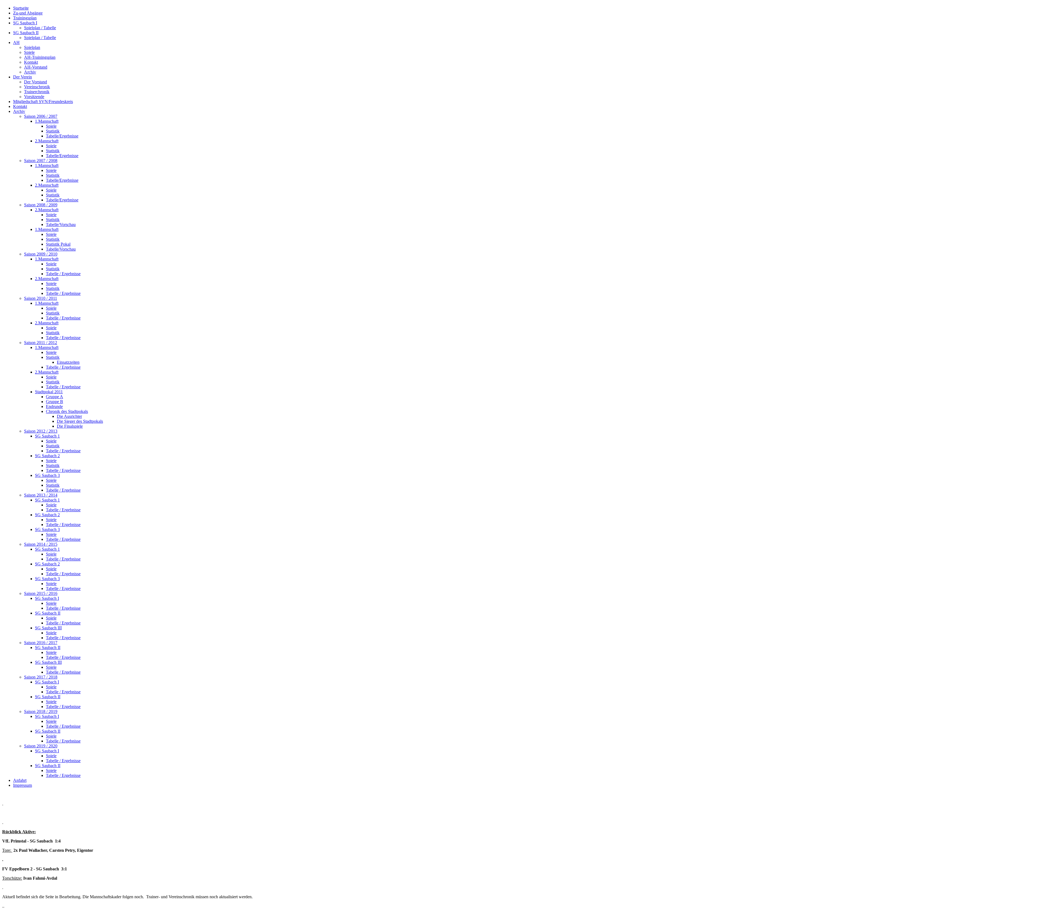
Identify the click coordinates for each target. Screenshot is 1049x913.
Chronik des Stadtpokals (67, 411)
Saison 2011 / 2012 (40, 342)
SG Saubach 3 (47, 475)
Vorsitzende (34, 96)
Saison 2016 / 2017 (40, 642)
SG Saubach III (48, 628)
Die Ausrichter (69, 416)
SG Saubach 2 (47, 455)
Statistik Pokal (58, 244)
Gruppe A (54, 396)
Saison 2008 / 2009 (40, 204)
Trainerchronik (36, 91)
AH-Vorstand (35, 67)
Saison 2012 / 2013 (40, 431)
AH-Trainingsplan (39, 57)
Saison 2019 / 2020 (40, 746)
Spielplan (32, 47)
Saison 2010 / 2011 (40, 298)
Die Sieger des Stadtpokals (80, 421)
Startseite (21, 8)
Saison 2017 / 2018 (40, 677)
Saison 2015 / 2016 (40, 593)
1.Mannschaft (46, 121)
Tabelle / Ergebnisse (63, 273)
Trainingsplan (25, 18)
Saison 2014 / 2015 (40, 544)
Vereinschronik (37, 86)
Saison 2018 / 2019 (40, 711)
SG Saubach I (25, 22)
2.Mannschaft (46, 141)
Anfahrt (19, 780)
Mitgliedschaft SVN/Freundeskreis (43, 101)
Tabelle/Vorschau (61, 224)
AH (16, 42)
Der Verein (22, 77)
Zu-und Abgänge (28, 13)
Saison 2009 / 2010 (40, 254)
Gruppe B (54, 401)
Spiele (29, 52)
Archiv (30, 72)
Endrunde (54, 406)
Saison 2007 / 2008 (40, 160)
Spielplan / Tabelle (40, 27)
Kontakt (31, 62)
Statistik (53, 131)
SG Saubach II (26, 32)
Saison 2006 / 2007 (40, 116)
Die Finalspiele (70, 426)
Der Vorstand (35, 82)
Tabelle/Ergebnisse (62, 136)
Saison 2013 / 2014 (40, 495)
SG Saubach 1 (47, 436)
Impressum (22, 785)
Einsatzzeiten (68, 362)
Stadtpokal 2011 (49, 391)
